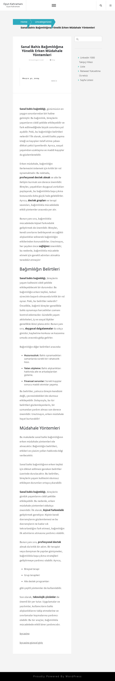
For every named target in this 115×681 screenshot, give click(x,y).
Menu (110, 5)
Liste (82, 66)
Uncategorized (36, 60)
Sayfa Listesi (86, 80)
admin (54, 81)
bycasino (24, 633)
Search (100, 5)
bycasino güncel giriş (31, 642)
